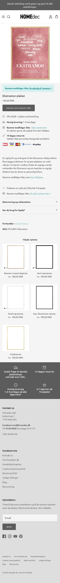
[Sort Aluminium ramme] (44, 297)
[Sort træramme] (44, 257)
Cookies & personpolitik (13, 468)
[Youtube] (15, 536)
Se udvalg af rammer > (40, 88)
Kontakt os (7, 455)
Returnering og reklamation (16, 201)
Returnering (8, 486)
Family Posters (21, 223)
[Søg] (10, 16)
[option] (30, 53)
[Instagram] (10, 536)
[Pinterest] (21, 536)
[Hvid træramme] (15, 297)
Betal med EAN (9, 473)
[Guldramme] (15, 338)
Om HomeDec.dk (10, 459)
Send (9, 527)
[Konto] (49, 16)
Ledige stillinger (10, 477)
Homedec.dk (13, 572)
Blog (4, 482)
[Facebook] (4, 536)
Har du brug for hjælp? (13, 210)
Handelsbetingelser (12, 464)
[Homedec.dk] (30, 17)
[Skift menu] (3, 16)
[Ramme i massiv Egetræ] (15, 257)
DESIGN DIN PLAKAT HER (18, 108)
